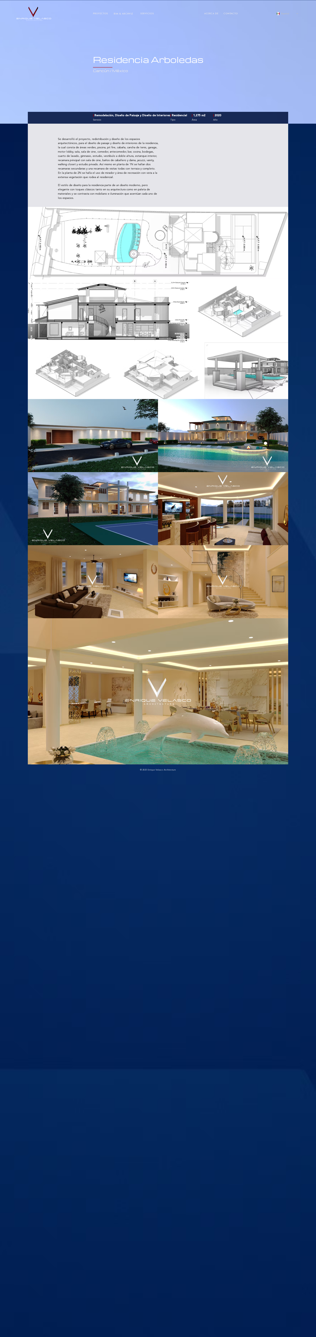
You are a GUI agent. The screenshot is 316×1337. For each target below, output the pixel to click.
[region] (32, 13)
